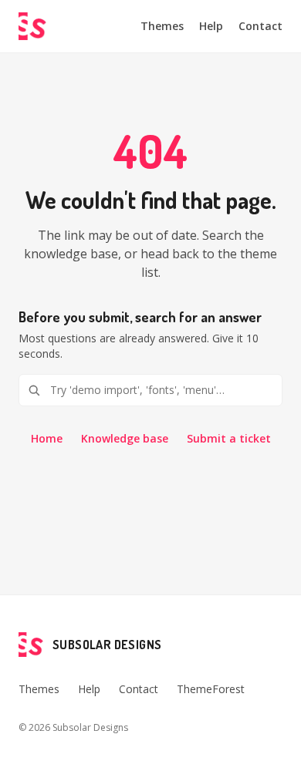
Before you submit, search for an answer (140, 316)
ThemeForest (211, 689)
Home (47, 438)
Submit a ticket (229, 438)
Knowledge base (124, 438)
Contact (260, 26)
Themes (162, 26)
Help (211, 26)
